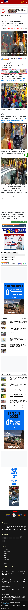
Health (5, 553)
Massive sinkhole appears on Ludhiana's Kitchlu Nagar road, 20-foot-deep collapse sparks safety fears (18, 322)
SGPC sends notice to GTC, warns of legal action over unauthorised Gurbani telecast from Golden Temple (18, 328)
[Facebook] (19, 58)
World (5, 561)
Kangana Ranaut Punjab (7, 259)
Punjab (8, 252)
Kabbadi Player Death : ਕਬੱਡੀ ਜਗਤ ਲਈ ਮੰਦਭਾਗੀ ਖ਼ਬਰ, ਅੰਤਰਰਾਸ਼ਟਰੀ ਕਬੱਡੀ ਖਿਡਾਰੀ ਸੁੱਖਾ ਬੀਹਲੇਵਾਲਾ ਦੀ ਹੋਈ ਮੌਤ (18, 401)
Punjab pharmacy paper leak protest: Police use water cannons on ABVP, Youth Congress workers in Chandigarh (18, 334)
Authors (23, 605)
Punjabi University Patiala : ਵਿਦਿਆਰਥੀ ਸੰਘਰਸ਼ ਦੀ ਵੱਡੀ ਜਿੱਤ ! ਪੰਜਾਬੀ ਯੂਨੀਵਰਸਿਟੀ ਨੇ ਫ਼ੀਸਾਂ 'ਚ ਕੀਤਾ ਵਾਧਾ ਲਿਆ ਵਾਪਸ (17, 390)
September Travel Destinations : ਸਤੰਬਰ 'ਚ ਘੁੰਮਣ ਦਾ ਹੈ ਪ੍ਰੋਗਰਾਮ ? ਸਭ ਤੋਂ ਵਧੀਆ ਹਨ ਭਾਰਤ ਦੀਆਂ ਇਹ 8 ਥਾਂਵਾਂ (18, 378)
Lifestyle (5, 555)
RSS (8, 608)
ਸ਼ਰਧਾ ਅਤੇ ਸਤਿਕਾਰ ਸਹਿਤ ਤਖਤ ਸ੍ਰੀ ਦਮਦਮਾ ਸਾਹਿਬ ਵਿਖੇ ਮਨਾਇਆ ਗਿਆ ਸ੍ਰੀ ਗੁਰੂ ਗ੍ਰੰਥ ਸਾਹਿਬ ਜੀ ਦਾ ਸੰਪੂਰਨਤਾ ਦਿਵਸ (18, 407)
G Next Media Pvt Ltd (5, 603)
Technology (6, 559)
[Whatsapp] (23, 58)
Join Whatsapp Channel (18, 221)
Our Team (14, 607)
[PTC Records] (14, 515)
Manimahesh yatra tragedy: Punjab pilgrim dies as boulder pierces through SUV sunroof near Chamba (18, 345)
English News (4, 5)
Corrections (18, 605)
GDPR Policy (3, 608)
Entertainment (7, 551)
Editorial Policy (12, 605)
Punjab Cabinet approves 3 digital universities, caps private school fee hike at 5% (18, 339)
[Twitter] (16, 59)
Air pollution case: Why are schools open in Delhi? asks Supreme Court (13, 80)
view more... (24, 318)
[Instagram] (21, 58)
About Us (6, 605)
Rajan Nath (19, 28)
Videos (24, 5)
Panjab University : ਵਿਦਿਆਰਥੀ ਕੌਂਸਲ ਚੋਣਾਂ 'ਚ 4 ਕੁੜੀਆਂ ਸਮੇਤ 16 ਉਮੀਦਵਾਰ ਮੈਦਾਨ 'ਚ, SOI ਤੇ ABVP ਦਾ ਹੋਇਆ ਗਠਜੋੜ (18, 384)
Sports (5, 563)
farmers (15, 252)
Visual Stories (18, 5)
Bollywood (7, 15)
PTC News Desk (10, 28)
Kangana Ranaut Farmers (17, 254)
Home (2, 15)
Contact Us (3, 607)
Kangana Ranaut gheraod (7, 257)
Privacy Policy (19, 607)
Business (6, 549)
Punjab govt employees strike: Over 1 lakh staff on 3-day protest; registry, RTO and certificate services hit (18, 351)
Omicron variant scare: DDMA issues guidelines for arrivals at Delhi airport (13, 120)
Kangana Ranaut (5, 254)
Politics (11, 5)
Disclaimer (9, 607)
